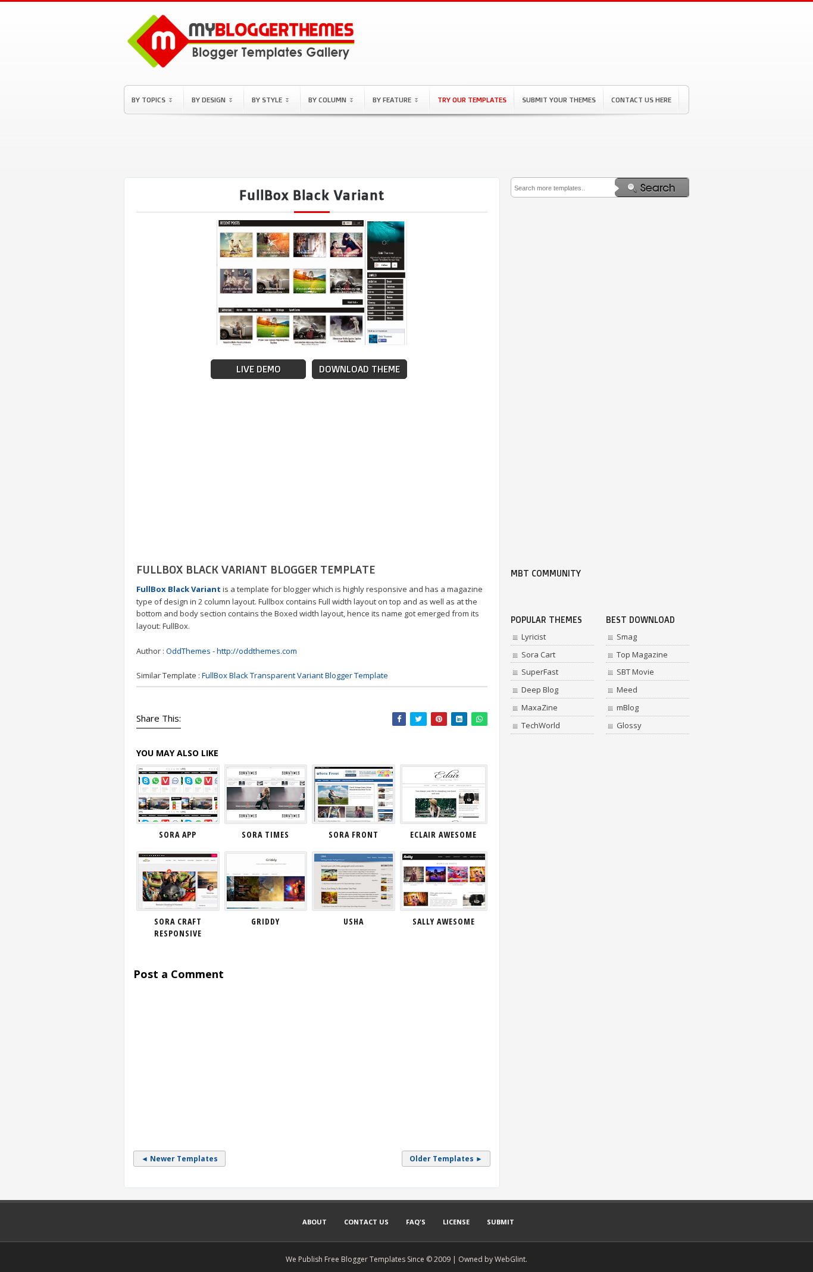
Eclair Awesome (443, 834)
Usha (353, 921)
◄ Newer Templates (179, 1159)
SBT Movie (635, 671)
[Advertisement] (406, 146)
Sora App (177, 834)
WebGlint (510, 1259)
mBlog (628, 707)
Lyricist (533, 636)
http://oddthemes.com (257, 651)
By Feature (392, 99)
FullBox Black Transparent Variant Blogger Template (295, 675)
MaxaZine (539, 707)
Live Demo (258, 369)
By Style (267, 99)
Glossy (629, 725)
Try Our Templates (471, 99)
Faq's (416, 1221)
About (314, 1221)
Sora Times (265, 834)
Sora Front (354, 834)
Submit (500, 1221)
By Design (209, 99)
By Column (327, 99)
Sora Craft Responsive (178, 927)
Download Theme (359, 369)
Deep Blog (539, 689)
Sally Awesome (443, 921)
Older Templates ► (446, 1159)
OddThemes (188, 651)
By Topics (148, 99)
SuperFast (539, 671)
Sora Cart (538, 654)
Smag (627, 636)
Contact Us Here (641, 99)
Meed (627, 689)
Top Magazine (642, 654)
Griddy (265, 921)
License (456, 1221)
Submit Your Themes (559, 99)
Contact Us (366, 1221)
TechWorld (540, 725)
